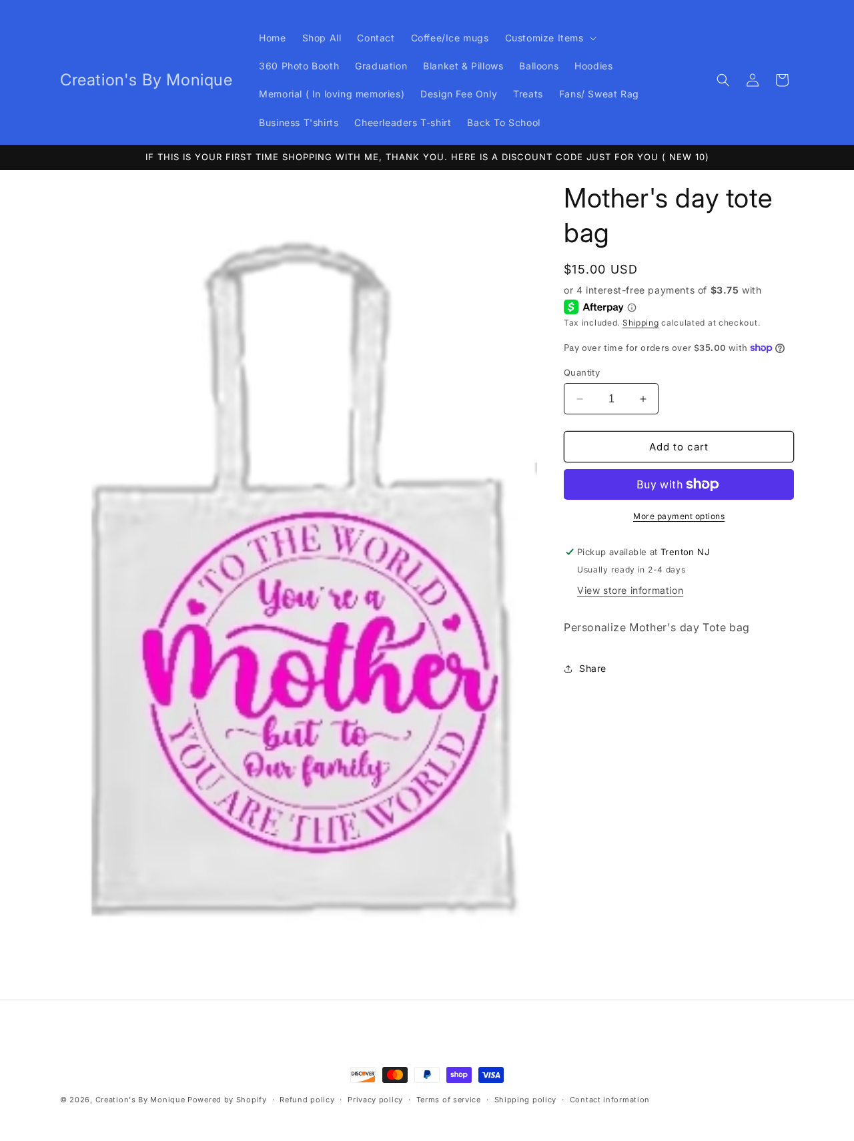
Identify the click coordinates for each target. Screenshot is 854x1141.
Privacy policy (375, 1099)
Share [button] (592, 668)
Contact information (610, 1099)
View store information (630, 590)
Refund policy (307, 1099)
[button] (549, 38)
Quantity (582, 372)
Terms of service (448, 1099)
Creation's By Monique (140, 1099)
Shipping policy (525, 1099)
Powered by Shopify (227, 1099)
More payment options (679, 516)
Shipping (640, 323)
